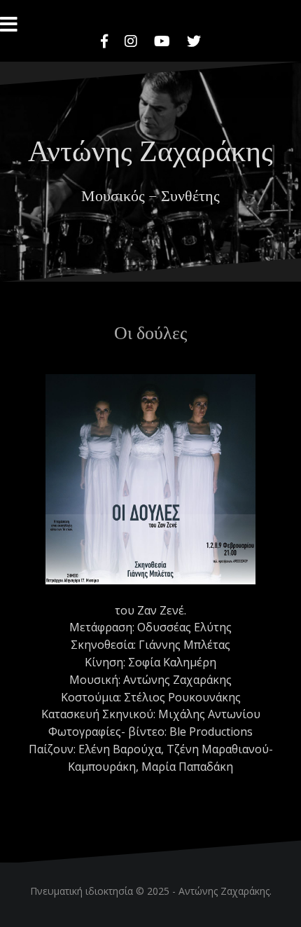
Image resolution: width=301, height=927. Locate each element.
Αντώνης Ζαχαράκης (150, 149)
